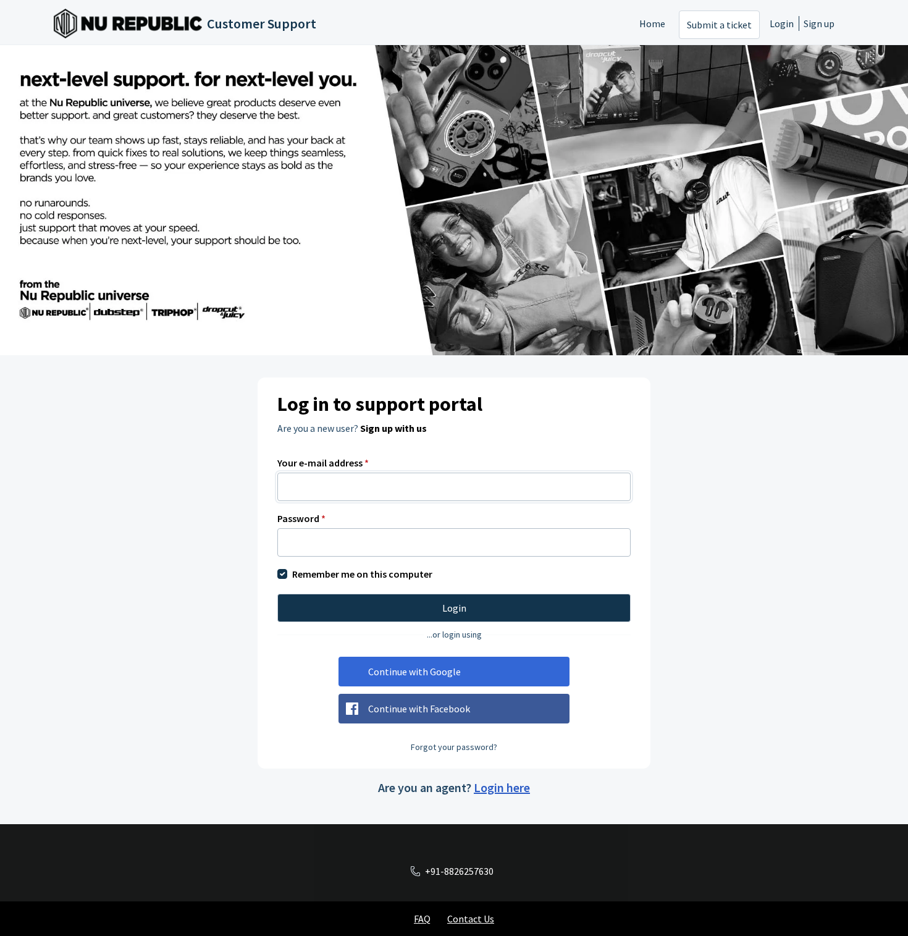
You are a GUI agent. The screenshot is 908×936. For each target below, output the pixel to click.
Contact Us (470, 919)
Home (652, 23)
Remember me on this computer (362, 574)
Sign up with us (393, 428)
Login (782, 23)
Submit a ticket (719, 25)
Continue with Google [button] (414, 671)
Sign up (819, 23)
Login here (502, 787)
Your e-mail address (323, 463)
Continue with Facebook (419, 708)
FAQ (422, 919)
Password (301, 518)
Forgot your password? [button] (454, 747)
